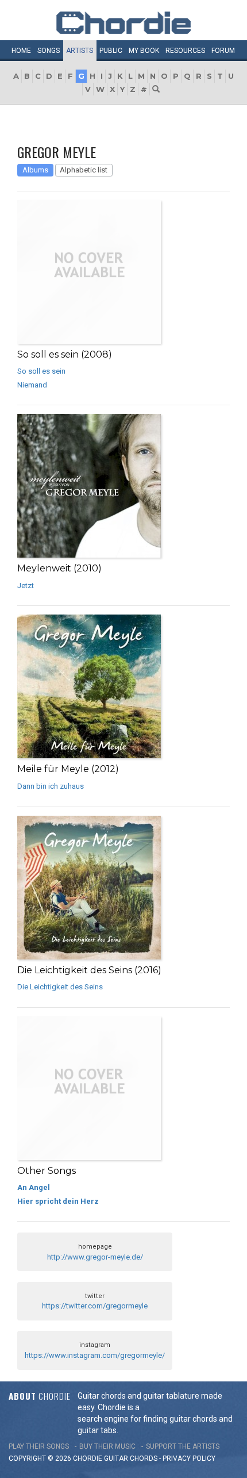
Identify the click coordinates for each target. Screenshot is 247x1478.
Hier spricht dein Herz (58, 1201)
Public (110, 51)
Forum (223, 51)
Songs (48, 51)
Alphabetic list (83, 170)
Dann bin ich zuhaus (50, 786)
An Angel (33, 1187)
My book (144, 51)
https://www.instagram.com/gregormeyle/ (95, 1355)
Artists (79, 51)
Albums (35, 170)
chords (143, 1458)
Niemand (32, 385)
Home (21, 51)
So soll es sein (41, 371)
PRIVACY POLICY (189, 1458)
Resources (185, 51)
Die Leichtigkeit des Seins (60, 986)
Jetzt (25, 585)
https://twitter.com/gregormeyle (95, 1306)
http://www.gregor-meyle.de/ (95, 1257)
